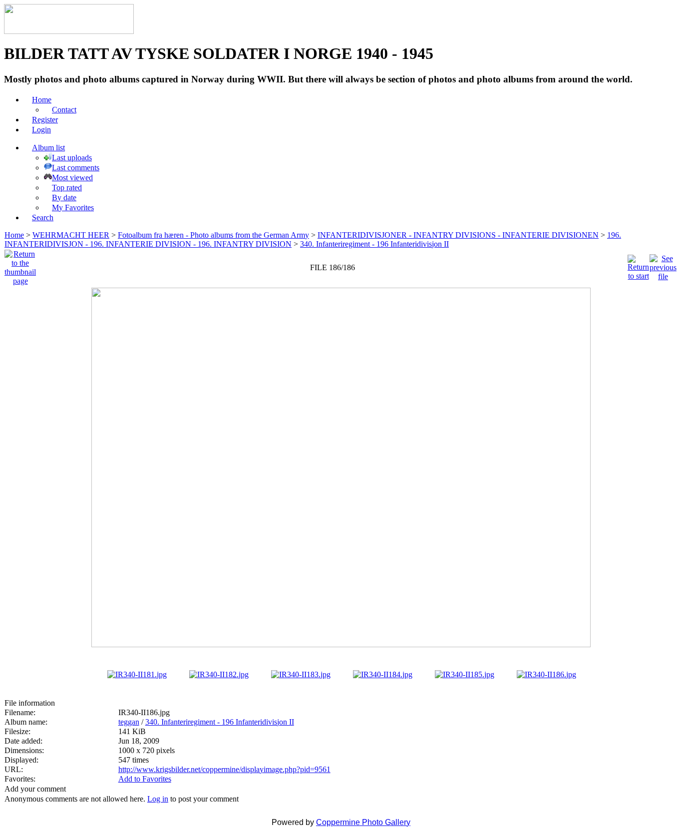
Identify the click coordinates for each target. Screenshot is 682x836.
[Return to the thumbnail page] (20, 265)
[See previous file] (663, 265)
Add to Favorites (144, 779)
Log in (157, 799)
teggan (128, 722)
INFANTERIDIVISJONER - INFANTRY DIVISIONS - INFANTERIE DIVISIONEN (458, 235)
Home (14, 235)
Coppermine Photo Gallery (363, 822)
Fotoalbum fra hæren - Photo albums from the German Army (213, 235)
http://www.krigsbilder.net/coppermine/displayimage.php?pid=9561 (224, 769)
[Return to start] (638, 265)
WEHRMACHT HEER (70, 235)
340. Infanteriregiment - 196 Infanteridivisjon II (374, 244)
